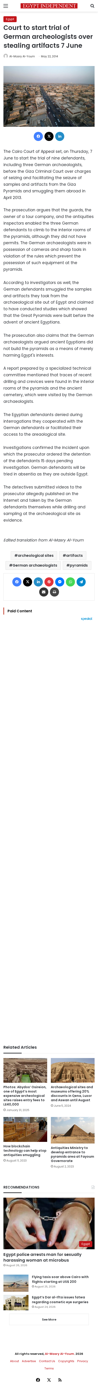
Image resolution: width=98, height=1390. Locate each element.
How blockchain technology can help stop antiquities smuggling (24, 1150)
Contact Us (47, 1361)
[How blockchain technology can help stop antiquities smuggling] (25, 1129)
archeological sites (36, 555)
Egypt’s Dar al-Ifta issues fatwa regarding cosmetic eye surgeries (60, 1299)
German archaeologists (35, 565)
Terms (49, 1368)
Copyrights (66, 1361)
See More (49, 1319)
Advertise (29, 1361)
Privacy (82, 1361)
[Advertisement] (49, 832)
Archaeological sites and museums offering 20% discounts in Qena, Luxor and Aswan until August (72, 1093)
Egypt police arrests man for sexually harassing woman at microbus (42, 1257)
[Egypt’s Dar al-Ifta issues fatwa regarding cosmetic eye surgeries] (15, 1302)
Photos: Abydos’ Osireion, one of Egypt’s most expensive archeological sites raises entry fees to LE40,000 (24, 1096)
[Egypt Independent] (49, 5)
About (14, 1361)
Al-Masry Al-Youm (22, 56)
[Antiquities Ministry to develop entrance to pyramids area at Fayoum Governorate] (73, 1130)
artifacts (74, 555)
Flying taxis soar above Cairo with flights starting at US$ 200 (60, 1279)
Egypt (10, 19)
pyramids (79, 565)
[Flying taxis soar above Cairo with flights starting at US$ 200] (15, 1283)
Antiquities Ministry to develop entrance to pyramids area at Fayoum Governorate (72, 1154)
